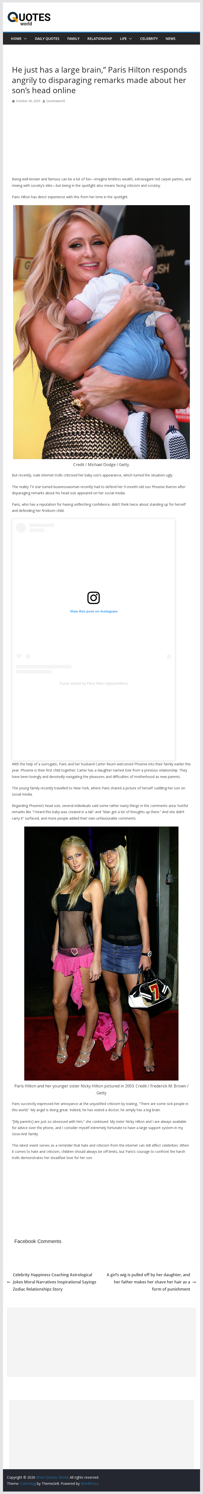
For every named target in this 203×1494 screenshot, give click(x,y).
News (171, 38)
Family (73, 38)
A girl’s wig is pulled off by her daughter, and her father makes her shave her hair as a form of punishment (148, 1282)
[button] (24, 38)
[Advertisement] (101, 141)
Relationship (99, 38)
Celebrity (149, 38)
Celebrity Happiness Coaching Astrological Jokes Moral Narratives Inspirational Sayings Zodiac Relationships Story (54, 1282)
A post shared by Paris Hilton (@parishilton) (94, 683)
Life (123, 38)
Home (16, 38)
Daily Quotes (47, 38)
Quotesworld (55, 101)
